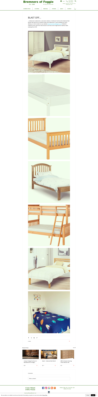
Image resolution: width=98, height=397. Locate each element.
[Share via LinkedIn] (34, 337)
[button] (75, 1)
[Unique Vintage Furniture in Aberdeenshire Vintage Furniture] (30, 354)
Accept (93, 395)
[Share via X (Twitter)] (31, 337)
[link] (75, 9)
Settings (87, 395)
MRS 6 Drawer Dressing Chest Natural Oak (66, 361)
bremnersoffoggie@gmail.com (30, 393)
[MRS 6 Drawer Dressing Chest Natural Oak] (67, 354)
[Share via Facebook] (28, 337)
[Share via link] (36, 337)
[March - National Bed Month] (49, 354)
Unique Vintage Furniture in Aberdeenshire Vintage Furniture (30, 361)
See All (74, 347)
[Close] (96, 395)
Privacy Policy (44, 395)
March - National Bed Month (49, 361)
